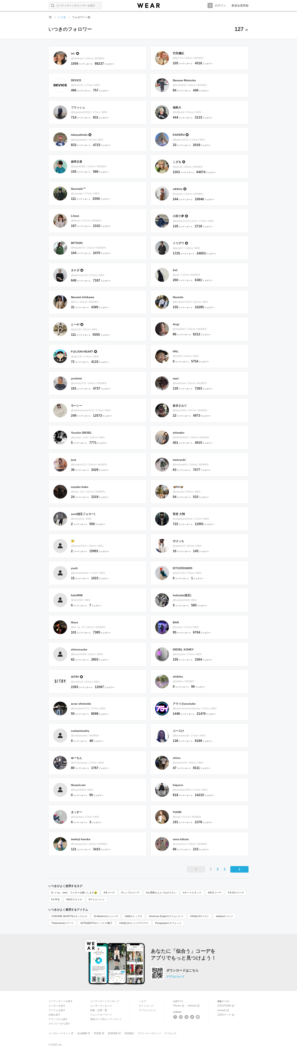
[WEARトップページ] (50, 17)
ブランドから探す (58, 1019)
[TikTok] (192, 1017)
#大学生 (55, 899)
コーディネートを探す (60, 1001)
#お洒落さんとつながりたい (161, 892)
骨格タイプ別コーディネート (106, 1019)
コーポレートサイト (59, 1033)
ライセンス (170, 1033)
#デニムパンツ (97, 899)
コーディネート (82, 63)
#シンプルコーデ (130, 892)
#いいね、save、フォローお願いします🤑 (74, 892)
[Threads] (186, 1017)
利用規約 (129, 1033)
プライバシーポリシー (149, 1033)
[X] (175, 1017)
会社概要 (82, 1033)
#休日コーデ (214, 892)
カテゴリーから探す (59, 1023)
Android (192, 1005)
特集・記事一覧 (98, 1010)
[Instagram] (181, 1017)
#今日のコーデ (236, 892)
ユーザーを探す (56, 1005)
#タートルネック (192, 892)
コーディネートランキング (104, 1001)
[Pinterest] (198, 1017)
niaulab (221, 1010)
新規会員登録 (240, 5)
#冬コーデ (109, 892)
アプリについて (175, 976)
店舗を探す (54, 1014)
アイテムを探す (56, 1010)
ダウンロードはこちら (182, 970)
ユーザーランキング (101, 1005)
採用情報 (113, 1033)
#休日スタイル (74, 899)
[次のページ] (239, 869)
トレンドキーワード (101, 1014)
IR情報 (97, 1033)
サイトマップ (146, 1005)
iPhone (177, 1005)
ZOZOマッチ (224, 1014)
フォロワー (104, 63)
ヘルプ (142, 1001)
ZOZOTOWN (224, 1005)
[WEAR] (148, 5)
